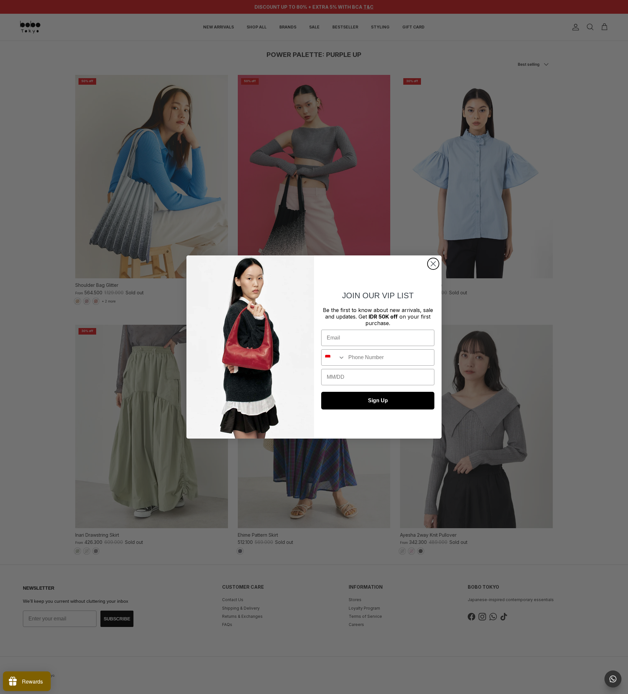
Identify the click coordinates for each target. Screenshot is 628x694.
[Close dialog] (433, 263)
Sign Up (378, 400)
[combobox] (333, 357)
